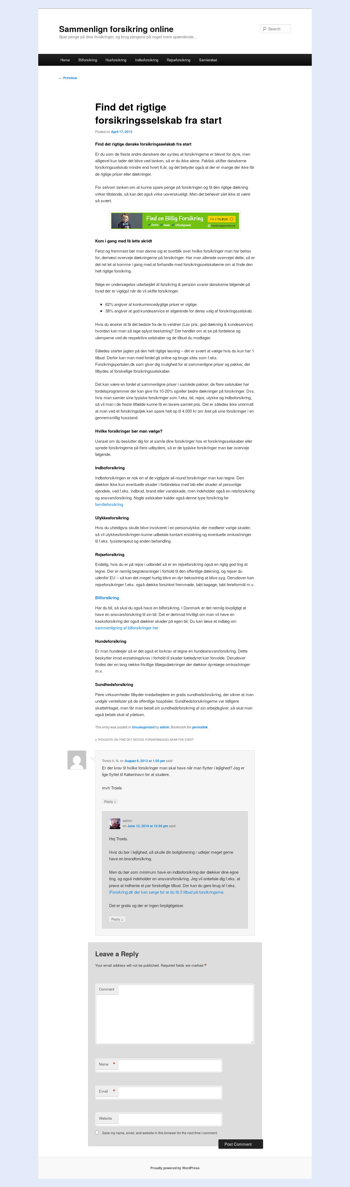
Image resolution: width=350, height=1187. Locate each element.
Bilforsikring (87, 59)
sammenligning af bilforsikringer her (126, 627)
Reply (110, 801)
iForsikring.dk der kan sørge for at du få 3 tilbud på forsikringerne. (166, 892)
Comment (106, 989)
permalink (200, 727)
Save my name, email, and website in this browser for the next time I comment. (160, 1132)
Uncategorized (143, 727)
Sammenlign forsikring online (116, 28)
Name (107, 1064)
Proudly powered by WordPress (175, 1167)
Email (107, 1091)
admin (164, 727)
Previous (68, 77)
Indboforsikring (146, 59)
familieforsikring (109, 504)
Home (65, 59)
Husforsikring (116, 59)
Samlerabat (208, 59)
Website (105, 1118)
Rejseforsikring (178, 59)
